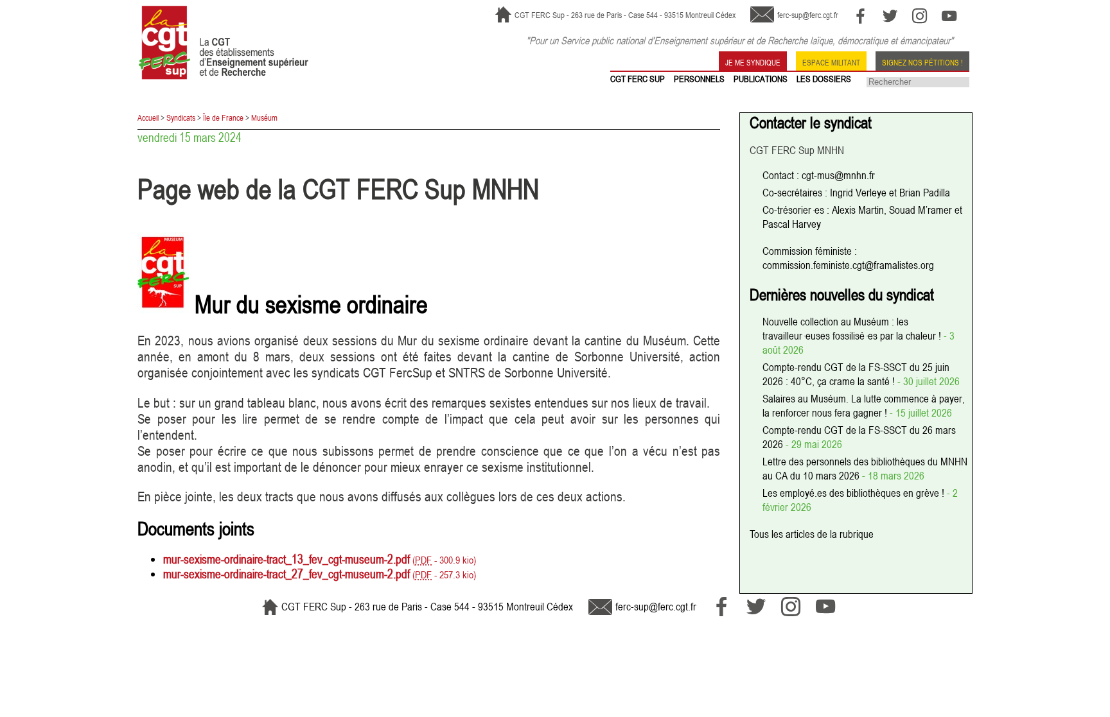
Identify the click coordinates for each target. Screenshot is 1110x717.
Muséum (264, 117)
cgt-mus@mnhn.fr (838, 175)
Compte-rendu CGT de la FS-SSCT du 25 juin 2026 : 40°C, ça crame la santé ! (855, 374)
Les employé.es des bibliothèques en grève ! (854, 493)
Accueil (148, 117)
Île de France (223, 117)
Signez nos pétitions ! (922, 62)
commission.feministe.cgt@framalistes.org (848, 265)
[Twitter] (890, 15)
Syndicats (180, 117)
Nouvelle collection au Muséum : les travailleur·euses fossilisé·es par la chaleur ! (853, 329)
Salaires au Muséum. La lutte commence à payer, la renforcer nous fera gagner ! (863, 406)
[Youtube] (949, 15)
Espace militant (831, 62)
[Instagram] (919, 15)
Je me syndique (752, 62)
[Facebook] (860, 15)
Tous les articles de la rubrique (812, 534)
